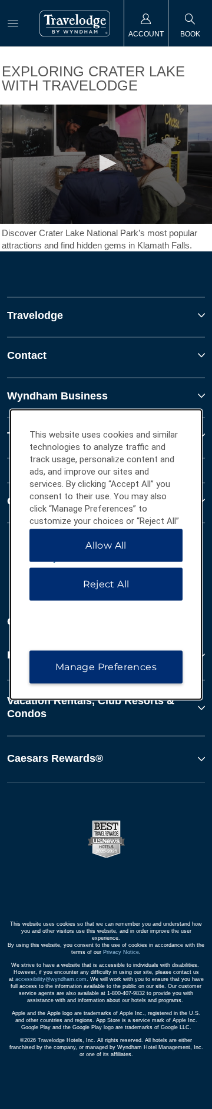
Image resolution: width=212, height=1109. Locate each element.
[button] (106, 707)
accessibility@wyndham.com (51, 979)
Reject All (106, 584)
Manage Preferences (106, 667)
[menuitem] (13, 23)
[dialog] (106, 555)
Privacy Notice (121, 952)
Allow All (106, 545)
